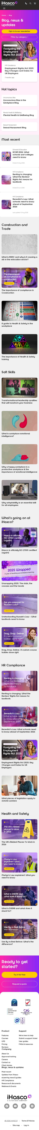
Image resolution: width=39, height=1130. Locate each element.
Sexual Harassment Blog (14, 128)
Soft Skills (8, 372)
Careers (5, 1059)
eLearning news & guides (11, 1078)
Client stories (7, 1065)
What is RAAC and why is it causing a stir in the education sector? (19, 258)
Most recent (11, 140)
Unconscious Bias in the (14, 101)
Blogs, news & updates (13, 1067)
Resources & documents (11, 1083)
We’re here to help (26, 1035)
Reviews (5, 1047)
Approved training (9, 1057)
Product (5, 1031)
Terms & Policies (28, 1121)
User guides (23, 1041)
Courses (5, 1038)
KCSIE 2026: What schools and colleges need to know (23, 155)
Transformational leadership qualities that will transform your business (19, 401)
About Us (5, 1054)
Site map (16, 1125)
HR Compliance (13, 666)
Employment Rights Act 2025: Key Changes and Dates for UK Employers (19, 71)
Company (6, 1049)
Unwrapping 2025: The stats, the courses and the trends (17, 584)
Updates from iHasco (10, 1075)
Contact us (6, 1062)
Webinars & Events (9, 1086)
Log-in (26, 1125)
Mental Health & (18, 115)
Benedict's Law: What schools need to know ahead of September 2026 (23, 203)
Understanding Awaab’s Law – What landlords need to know (19, 618)
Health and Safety (15, 814)
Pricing (4, 1044)
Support (22, 1031)
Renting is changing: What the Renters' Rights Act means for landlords (22, 178)
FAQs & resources (26, 1044)
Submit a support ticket (28, 1038)
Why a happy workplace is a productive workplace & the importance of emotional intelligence (19, 469)
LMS (3, 1041)
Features (5, 1035)
